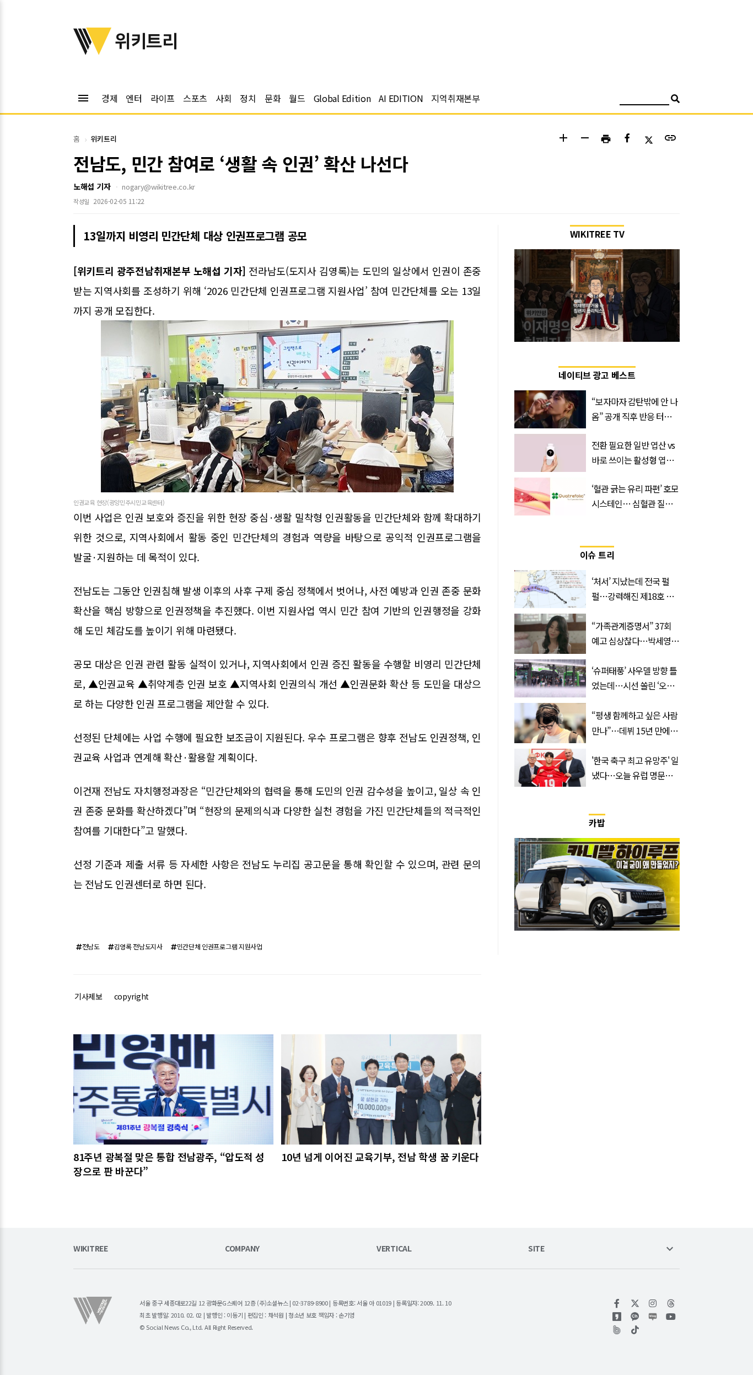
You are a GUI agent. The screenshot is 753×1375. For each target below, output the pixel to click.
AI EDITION (401, 98)
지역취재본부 (455, 98)
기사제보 (88, 996)
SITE (536, 1249)
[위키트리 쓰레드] (671, 1303)
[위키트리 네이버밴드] (617, 1329)
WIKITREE (90, 1249)
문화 (273, 98)
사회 (224, 98)
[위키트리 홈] (92, 51)
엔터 (134, 98)
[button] (563, 139)
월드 (297, 98)
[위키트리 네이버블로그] (653, 1316)
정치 (248, 98)
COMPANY (242, 1249)
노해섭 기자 (91, 186)
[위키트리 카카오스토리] (617, 1316)
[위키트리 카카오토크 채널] (635, 1316)
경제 (109, 98)
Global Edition (342, 98)
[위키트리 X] (635, 1303)
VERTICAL (394, 1249)
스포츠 (195, 98)
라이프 (162, 98)
